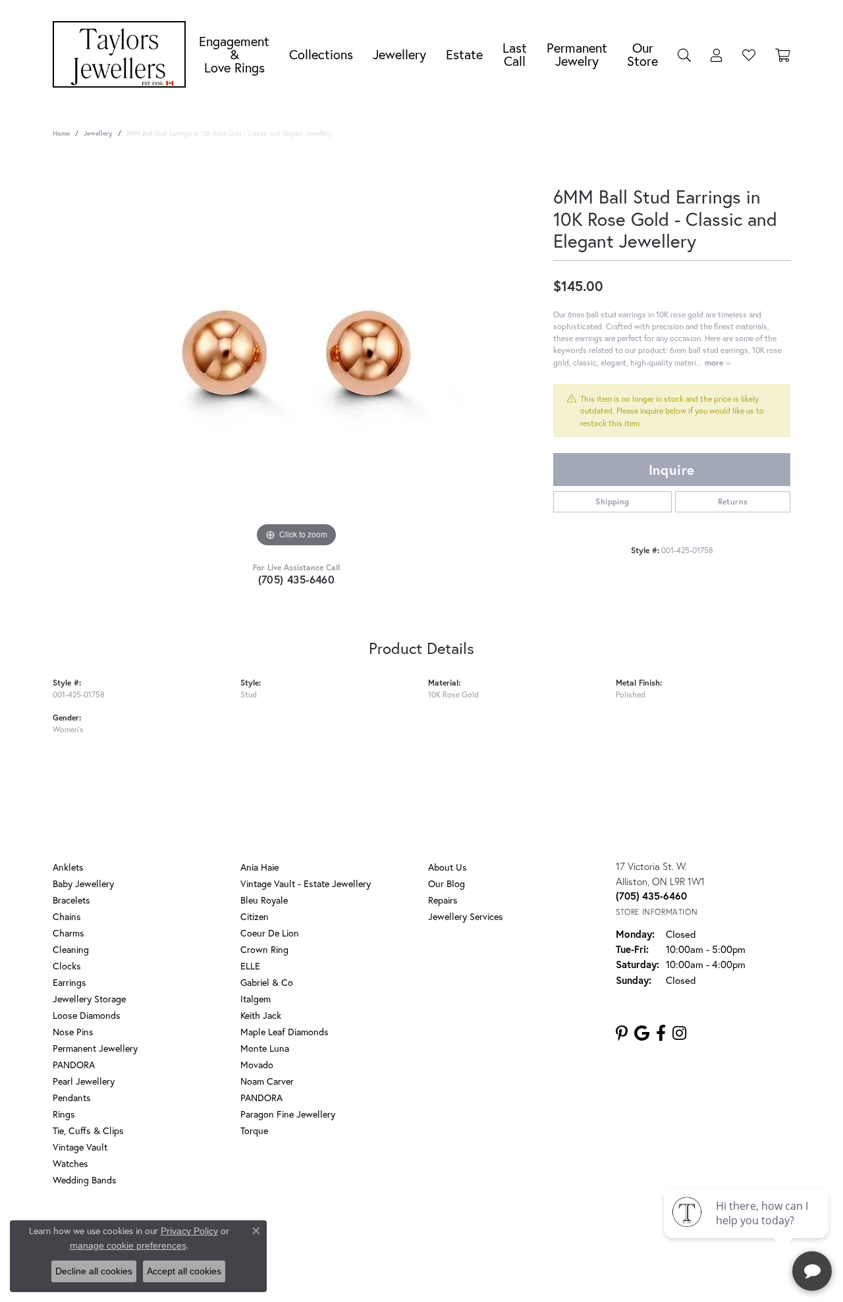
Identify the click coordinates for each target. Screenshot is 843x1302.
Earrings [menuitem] (69, 982)
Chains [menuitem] (67, 916)
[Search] (684, 54)
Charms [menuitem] (68, 933)
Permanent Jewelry (577, 54)
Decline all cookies (93, 1271)
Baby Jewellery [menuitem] (83, 883)
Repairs (443, 900)
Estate (464, 54)
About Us (447, 867)
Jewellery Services (465, 916)
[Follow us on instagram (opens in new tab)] (679, 1033)
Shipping (612, 501)
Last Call (515, 54)
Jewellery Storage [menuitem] (89, 998)
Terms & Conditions (435, 1233)
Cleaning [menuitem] (71, 949)
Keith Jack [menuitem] (260, 1015)
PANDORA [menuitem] (74, 1064)
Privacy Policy (361, 1233)
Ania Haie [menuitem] (259, 867)
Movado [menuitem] (256, 1064)
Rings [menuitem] (64, 1114)
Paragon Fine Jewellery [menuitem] (287, 1114)
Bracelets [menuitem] (71, 900)
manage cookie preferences (128, 1245)
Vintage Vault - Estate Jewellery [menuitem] (305, 883)
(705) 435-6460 (296, 579)
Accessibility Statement (527, 1233)
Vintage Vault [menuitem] (80, 1147)
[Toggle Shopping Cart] (782, 54)
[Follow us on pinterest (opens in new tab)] (622, 1033)
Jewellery (399, 54)
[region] (296, 353)
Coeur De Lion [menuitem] (269, 933)
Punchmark (444, 1276)
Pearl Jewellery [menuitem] (84, 1081)
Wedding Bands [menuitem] (85, 1180)
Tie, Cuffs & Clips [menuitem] (88, 1130)
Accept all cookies (184, 1271)
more (715, 362)
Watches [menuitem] (70, 1163)
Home (61, 133)
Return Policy (298, 1233)
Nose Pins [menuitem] (73, 1031)
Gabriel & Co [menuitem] (266, 982)
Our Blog (446, 883)
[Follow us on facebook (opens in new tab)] (661, 1033)
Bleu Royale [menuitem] (264, 900)
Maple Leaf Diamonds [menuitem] (284, 1031)
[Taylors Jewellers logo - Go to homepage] (122, 54)
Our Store (642, 54)
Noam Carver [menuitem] (267, 1081)
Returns (733, 501)
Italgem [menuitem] (255, 998)
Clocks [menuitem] (67, 966)
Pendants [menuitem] (72, 1097)
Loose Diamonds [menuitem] (87, 1015)
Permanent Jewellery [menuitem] (95, 1048)
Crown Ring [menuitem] (264, 949)
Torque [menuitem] (254, 1130)
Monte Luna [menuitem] (264, 1048)
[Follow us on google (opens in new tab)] (641, 1033)
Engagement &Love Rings (234, 54)
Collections (321, 54)
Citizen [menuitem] (254, 916)
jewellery (98, 133)
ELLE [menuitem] (250, 966)
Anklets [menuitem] (68, 867)
